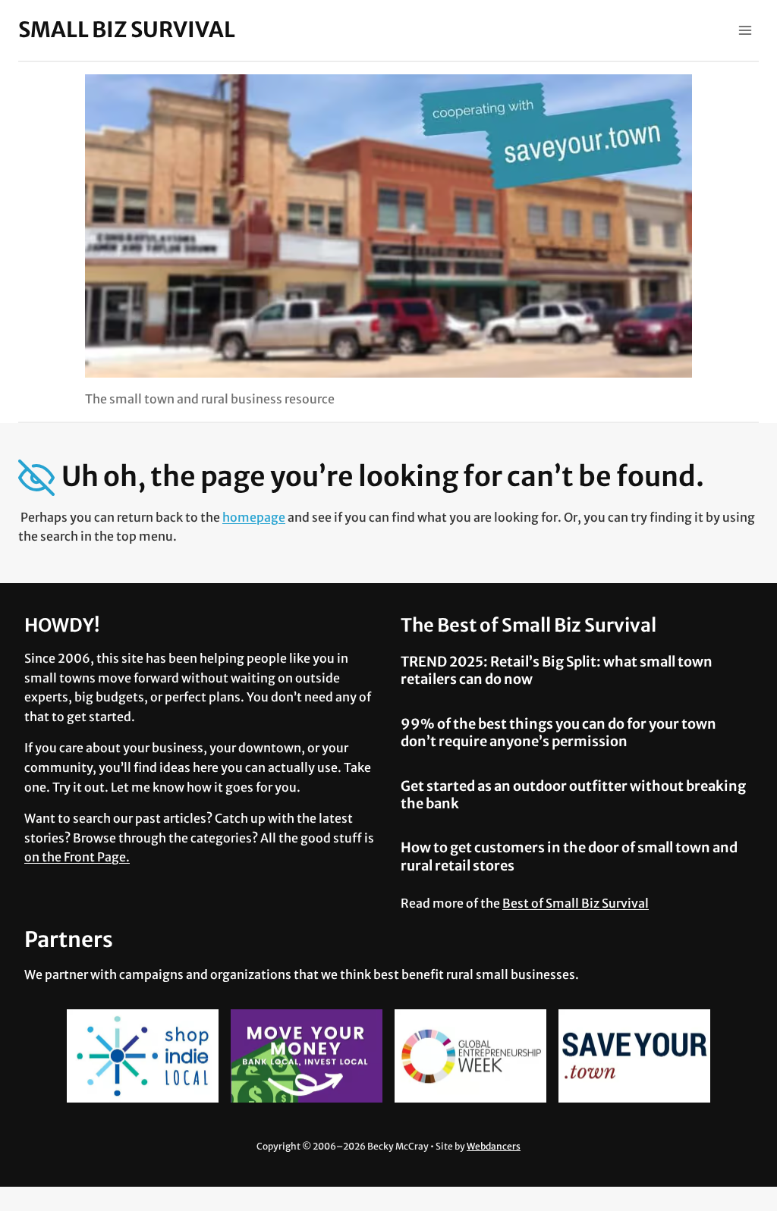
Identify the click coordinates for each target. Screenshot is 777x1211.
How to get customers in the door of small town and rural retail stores (569, 856)
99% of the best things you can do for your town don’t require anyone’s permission (558, 732)
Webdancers (494, 1146)
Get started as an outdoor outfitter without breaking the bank (573, 794)
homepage (253, 517)
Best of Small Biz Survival (575, 903)
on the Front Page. (77, 856)
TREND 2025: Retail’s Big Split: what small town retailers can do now (557, 670)
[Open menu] (745, 30)
